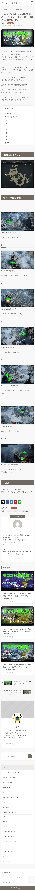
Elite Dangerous (8, 783)
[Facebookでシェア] (7, 502)
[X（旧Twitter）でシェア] (3, 502)
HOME (5, 10)
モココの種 (25, 511)
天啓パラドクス (8, 861)
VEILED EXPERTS (9, 812)
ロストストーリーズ (9, 856)
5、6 (7, 133)
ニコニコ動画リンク (10, 744)
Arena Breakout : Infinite (11, 773)
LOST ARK (18, 10)
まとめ (7, 143)
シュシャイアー (17, 511)
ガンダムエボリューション (12, 841)
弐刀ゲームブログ (9, 3)
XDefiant (6, 822)
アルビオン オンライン (10, 832)
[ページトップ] (31, 886)
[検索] (30, 756)
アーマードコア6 (8, 836)
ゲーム (11, 10)
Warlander (6, 817)
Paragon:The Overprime (11, 797)
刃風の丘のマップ (11, 113)
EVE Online (7, 787)
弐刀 (17, 531)
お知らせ (6, 827)
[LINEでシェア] (19, 502)
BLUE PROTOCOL (9, 778)
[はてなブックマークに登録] (11, 502)
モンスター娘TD (8, 851)
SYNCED (6, 807)
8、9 (7, 139)
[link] (17, 558)
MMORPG (9, 511)
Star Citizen (7, 802)
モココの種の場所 (11, 117)
